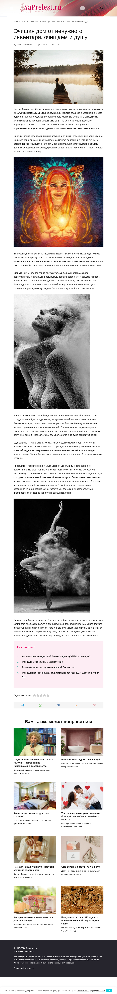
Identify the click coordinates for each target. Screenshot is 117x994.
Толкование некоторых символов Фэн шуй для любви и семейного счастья (80, 816)
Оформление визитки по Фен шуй (80, 867)
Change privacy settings (24, 968)
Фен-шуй (35, 22)
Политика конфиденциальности (91, 990)
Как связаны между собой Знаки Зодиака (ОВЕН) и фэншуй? (56, 656)
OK (109, 990)
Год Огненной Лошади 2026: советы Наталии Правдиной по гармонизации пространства (34, 762)
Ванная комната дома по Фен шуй (80, 759)
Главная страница (21, 22)
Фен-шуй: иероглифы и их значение (42, 662)
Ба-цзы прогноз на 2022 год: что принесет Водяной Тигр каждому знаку (80, 920)
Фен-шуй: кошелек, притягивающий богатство (48, 667)
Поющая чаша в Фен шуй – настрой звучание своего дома (34, 868)
